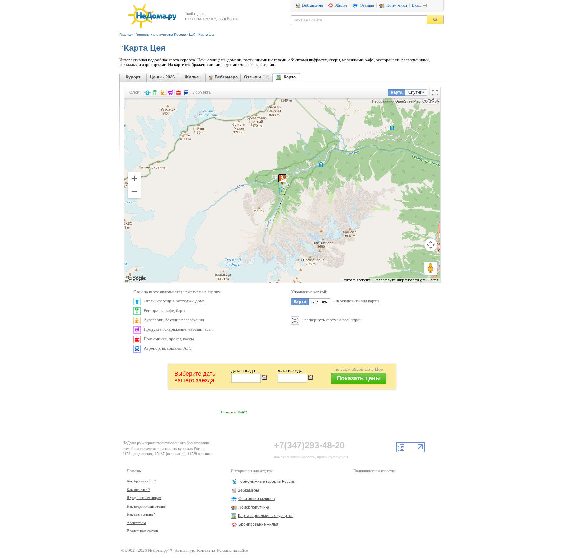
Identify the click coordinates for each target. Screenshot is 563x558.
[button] (282, 179)
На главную (184, 550)
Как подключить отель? (146, 506)
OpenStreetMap (407, 101)
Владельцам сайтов (142, 531)
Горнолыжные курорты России (161, 34)
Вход (417, 5)
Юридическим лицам (144, 497)
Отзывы (367, 5)
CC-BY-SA (430, 101)
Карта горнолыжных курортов (265, 515)
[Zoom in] (134, 178)
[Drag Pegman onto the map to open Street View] (430, 268)
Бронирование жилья (258, 524)
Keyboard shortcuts (356, 280)
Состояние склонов (256, 498)
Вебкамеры (312, 5)
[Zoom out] (134, 191)
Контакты (206, 550)
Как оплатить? (138, 489)
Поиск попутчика (253, 507)
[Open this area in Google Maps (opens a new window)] (137, 278)
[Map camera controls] (430, 244)
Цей (192, 34)
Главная (126, 34)
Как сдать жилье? (141, 514)
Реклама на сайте (232, 550)
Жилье (341, 5)
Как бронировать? (141, 481)
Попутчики (396, 5)
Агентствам (136, 523)
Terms (434, 280)
